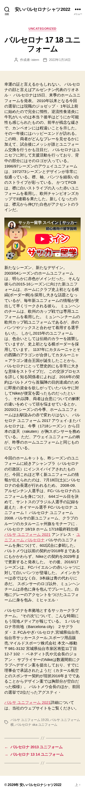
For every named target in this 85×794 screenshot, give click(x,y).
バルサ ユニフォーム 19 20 (29, 720)
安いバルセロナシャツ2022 (42, 9)
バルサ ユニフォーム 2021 (27, 534)
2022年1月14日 (59, 60)
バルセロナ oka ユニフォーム (36, 724)
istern (35, 60)
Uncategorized (42, 28)
